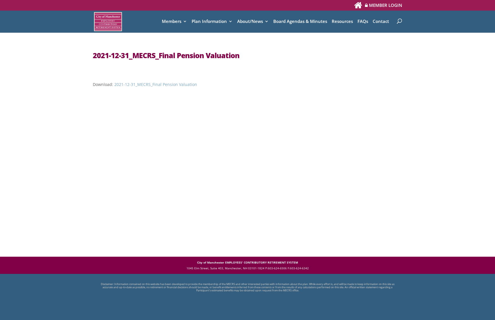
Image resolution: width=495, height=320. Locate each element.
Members (171, 21)
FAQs (363, 21)
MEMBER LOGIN (385, 5)
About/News (250, 21)
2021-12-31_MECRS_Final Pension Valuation (155, 84)
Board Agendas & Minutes (300, 21)
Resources (342, 21)
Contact (381, 21)
